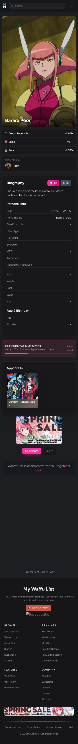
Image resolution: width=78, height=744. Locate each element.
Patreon (46, 687)
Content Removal (54, 727)
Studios (8, 648)
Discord (46, 693)
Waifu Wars (9, 675)
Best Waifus (48, 631)
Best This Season (50, 648)
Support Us (47, 681)
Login (39, 470)
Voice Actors (10, 637)
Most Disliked (48, 643)
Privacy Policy (33, 727)
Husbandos (10, 654)
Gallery (49, 451)
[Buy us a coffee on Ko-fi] (39, 615)
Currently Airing (50, 660)
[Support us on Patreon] (39, 608)
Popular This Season (52, 654)
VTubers (8, 660)
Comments (31, 451)
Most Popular (48, 637)
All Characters (11, 631)
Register (61, 466)
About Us (46, 675)
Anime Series (10, 643)
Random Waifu (11, 687)
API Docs (46, 699)
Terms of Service (12, 727)
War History (10, 681)
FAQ (71, 727)
